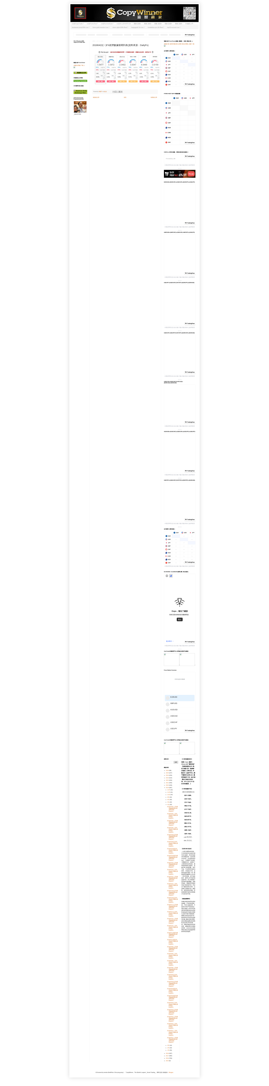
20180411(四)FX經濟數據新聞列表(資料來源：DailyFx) (172, 935)
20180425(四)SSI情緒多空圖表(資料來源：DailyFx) (172, 851)
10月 (168, 794)
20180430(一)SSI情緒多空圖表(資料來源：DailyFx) (172, 816)
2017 (167, 1056)
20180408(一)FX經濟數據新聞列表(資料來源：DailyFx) (172, 970)
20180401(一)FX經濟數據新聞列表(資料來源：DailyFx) (172, 1040)
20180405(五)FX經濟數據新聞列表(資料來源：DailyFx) (172, 984)
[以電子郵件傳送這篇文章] (114, 92)
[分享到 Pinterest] (122, 92)
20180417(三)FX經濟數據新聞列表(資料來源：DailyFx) (172, 907)
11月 (168, 792)
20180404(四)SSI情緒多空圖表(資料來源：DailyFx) (172, 991)
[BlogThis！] (116, 92)
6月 (168, 799)
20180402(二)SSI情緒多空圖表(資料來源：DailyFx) (172, 1026)
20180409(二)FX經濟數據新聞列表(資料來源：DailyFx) (172, 949)
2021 (167, 783)
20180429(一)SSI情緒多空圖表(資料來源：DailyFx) (172, 830)
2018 (167, 1053)
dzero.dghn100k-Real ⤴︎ (120, 27)
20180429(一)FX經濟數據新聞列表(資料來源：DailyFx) (172, 823)
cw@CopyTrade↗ (78, 24)
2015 (167, 1060)
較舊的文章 (154, 97)
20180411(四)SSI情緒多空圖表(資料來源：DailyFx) (172, 942)
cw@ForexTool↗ (92, 24)
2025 (167, 773)
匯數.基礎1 (137, 24)
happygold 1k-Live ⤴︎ (138, 27)
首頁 (125, 97)
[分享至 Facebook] (120, 92)
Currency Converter (80, 81)
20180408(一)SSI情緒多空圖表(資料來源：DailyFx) (172, 963)
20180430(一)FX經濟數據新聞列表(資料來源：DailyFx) (172, 809)
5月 (168, 802)
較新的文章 (96, 97)
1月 (168, 1050)
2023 (167, 778)
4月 (168, 804)
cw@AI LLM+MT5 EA (124, 24)
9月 (168, 797)
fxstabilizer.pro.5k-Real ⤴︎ (156, 27)
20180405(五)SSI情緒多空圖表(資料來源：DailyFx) (172, 977)
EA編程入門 (189, 24)
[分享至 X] (118, 92)
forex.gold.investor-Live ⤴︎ (101, 27)
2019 (167, 787)
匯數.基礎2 (147, 24)
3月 (168, 1045)
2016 (167, 1058)
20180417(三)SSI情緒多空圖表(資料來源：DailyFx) (172, 914)
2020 (167, 785)
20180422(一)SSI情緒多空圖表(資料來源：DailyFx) (172, 886)
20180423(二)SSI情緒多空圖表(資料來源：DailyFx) (172, 872)
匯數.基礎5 (178, 24)
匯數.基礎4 (168, 24)
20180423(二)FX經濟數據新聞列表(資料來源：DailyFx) (172, 865)
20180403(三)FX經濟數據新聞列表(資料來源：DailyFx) (172, 1012)
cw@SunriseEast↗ (107, 24)
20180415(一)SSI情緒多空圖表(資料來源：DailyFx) (172, 928)
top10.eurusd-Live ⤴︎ (173, 27)
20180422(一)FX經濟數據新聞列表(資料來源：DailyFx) (172, 879)
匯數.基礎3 (158, 24)
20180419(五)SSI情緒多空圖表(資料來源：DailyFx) (172, 900)
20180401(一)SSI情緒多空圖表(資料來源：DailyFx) (172, 1033)
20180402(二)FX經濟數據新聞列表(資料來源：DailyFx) (172, 1019)
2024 (167, 775)
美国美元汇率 (81, 73)
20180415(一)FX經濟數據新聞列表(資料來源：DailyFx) (172, 921)
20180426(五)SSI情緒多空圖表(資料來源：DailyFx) (172, 844)
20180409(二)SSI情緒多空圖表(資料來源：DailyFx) (172, 956)
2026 (167, 770)
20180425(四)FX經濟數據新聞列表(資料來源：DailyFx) (172, 858)
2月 (168, 1048)
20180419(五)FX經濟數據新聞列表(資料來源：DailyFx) (172, 893)
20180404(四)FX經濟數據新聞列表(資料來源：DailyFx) (172, 998)
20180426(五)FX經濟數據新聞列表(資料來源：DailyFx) (172, 837)
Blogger (171, 1072)
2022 (167, 780)
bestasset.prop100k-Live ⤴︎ (81, 27)
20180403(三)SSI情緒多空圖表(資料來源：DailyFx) (172, 1005)
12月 (168, 790)
